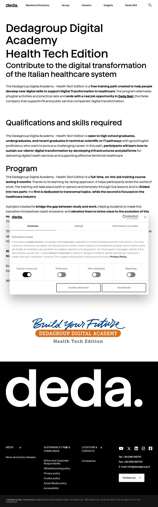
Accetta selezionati (78, 287)
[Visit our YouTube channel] (121, 448)
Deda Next (126, 96)
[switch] (61, 274)
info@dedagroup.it (138, 466)
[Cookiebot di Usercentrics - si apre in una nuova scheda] (124, 217)
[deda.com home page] (12, 5)
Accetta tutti (124, 287)
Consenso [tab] (32, 226)
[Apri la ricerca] (150, 5)
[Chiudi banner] (145, 217)
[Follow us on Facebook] (150, 448)
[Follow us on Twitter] (129, 448)
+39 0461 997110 (133, 462)
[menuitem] (37, 8)
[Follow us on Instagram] (143, 448)
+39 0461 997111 (132, 457)
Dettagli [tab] (79, 226)
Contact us (129, 477)
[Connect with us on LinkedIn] (136, 448)
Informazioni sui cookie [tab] (125, 226)
